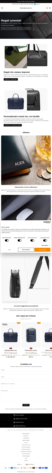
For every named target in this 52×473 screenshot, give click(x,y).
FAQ (26, 458)
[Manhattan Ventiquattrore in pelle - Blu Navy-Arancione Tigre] (6, 356)
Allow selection (26, 249)
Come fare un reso (26, 444)
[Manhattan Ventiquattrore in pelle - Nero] (11, 356)
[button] (7, 353)
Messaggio (4, 390)
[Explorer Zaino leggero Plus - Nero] (30, 356)
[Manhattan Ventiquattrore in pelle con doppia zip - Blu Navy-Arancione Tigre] (50, 356)
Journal (26, 442)
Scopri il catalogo (11, 79)
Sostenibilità (26, 438)
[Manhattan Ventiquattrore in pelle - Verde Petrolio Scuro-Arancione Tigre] (14, 356)
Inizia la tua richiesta (9, 28)
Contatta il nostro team (13, 125)
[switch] (20, 240)
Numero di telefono (7, 383)
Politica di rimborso (26, 449)
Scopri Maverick (26, 433)
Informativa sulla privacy (26, 451)
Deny (9, 249)
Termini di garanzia (26, 447)
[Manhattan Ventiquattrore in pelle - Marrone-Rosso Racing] (13, 356)
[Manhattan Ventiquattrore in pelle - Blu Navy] (9, 356)
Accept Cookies (42, 249)
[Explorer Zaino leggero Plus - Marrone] (32, 356)
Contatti (26, 460)
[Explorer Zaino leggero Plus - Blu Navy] (29, 356)
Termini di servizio (26, 453)
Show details (45, 245)
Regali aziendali (26, 440)
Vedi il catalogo (25, 28)
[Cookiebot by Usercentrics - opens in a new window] (44, 222)
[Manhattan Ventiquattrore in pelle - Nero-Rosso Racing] (8, 356)
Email (3, 376)
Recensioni (26, 435)
